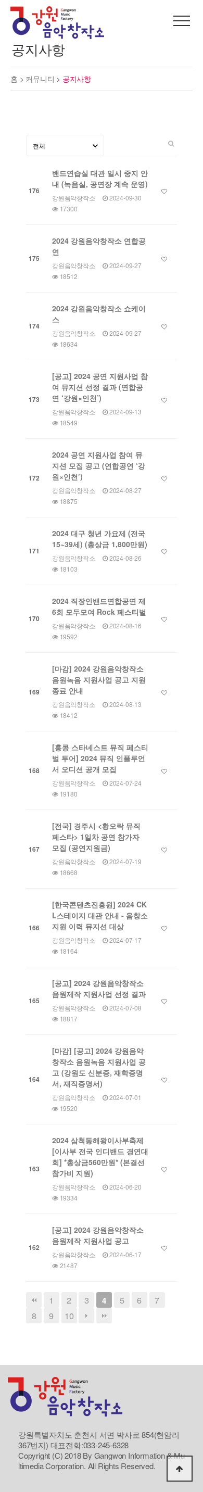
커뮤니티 (41, 78)
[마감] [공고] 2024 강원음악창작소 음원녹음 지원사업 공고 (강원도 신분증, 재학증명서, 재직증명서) (99, 1067)
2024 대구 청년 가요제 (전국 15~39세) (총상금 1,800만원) (99, 538)
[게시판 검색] (171, 142)
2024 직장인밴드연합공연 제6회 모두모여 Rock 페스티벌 (99, 606)
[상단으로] (180, 1469)
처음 (34, 1300)
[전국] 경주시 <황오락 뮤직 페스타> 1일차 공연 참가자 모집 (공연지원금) (96, 836)
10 (69, 1315)
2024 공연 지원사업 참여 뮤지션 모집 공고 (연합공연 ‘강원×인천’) (98, 465)
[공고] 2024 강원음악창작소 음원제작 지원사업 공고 (98, 1235)
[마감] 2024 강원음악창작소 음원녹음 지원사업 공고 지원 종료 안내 (99, 679)
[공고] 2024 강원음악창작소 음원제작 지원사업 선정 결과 (99, 988)
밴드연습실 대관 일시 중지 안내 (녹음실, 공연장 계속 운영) (100, 178)
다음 (86, 1315)
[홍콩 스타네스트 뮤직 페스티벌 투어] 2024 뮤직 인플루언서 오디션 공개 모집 (100, 758)
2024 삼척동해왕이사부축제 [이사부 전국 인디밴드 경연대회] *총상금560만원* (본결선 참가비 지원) (100, 1156)
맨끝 (104, 1315)
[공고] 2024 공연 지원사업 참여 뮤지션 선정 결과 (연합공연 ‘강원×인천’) (100, 387)
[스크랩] (164, 191)
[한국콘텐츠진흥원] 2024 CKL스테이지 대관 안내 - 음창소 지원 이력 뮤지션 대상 (100, 915)
